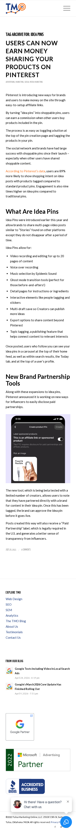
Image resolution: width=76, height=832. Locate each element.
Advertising (10, 82)
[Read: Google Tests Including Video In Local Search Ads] (9, 670)
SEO (9, 604)
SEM (9, 610)
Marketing (20, 82)
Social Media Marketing (34, 82)
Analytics (12, 615)
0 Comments (26, 550)
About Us (12, 626)
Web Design (14, 599)
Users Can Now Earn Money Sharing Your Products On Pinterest (32, 58)
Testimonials (14, 632)
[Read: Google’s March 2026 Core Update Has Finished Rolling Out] (9, 686)
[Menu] (64, 8)
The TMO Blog (16, 621)
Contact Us (13, 637)
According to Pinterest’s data (25, 171)
